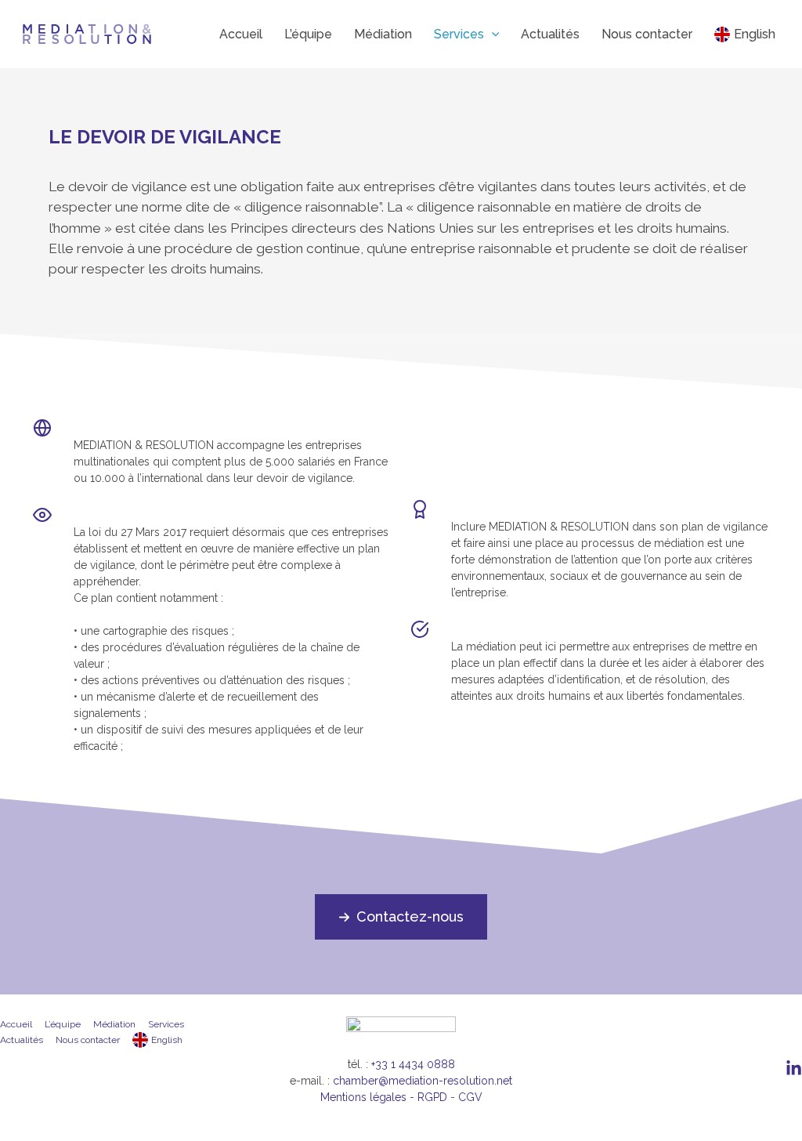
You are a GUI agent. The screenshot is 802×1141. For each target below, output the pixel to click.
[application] (492, 34)
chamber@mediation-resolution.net (422, 1080)
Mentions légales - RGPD (383, 1097)
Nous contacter (88, 1039)
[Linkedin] (794, 1068)
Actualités (21, 1039)
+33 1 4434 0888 (413, 1064)
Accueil (16, 1024)
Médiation (114, 1024)
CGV (470, 1097)
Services (166, 1024)
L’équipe (63, 1024)
